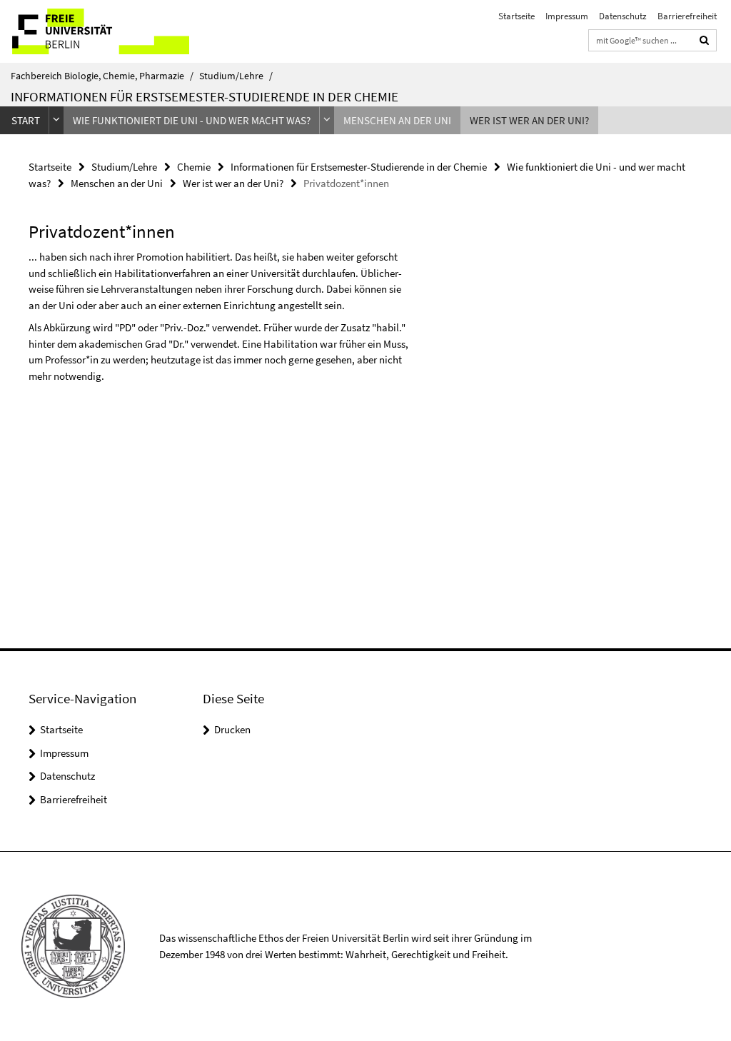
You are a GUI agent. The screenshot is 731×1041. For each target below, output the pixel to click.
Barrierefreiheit (687, 16)
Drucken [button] (232, 729)
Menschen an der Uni (397, 120)
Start (25, 120)
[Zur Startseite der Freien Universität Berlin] (94, 31)
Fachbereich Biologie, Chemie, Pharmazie (102, 76)
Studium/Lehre (236, 76)
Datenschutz (623, 16)
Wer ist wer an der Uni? (529, 120)
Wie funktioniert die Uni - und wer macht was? (192, 120)
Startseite (516, 16)
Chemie (194, 167)
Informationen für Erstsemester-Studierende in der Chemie (204, 96)
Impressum (566, 16)
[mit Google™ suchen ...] (704, 40)
